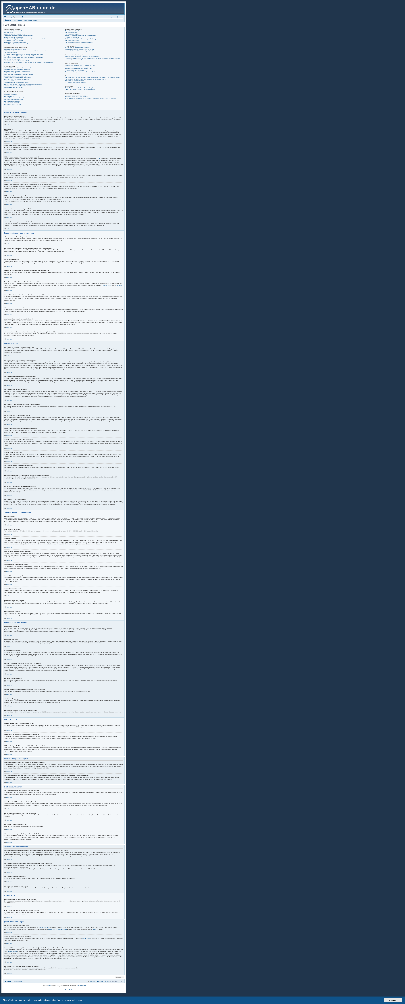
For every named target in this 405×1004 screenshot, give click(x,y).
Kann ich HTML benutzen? (11, 94)
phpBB (49, 985)
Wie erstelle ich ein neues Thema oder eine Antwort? (17, 68)
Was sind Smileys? (9, 96)
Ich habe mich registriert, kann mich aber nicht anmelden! (18, 35)
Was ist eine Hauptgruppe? (72, 40)
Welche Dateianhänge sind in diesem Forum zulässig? (79, 87)
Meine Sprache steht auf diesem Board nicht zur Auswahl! (19, 56)
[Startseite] (31, 9)
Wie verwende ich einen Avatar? (12, 59)
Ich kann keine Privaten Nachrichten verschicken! (77, 47)
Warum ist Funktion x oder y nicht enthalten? (76, 96)
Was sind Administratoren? (72, 30)
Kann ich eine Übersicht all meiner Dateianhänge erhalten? (80, 89)
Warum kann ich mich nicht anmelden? (14, 37)
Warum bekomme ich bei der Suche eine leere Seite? (78, 68)
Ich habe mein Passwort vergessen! (13, 40)
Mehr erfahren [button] (77, 1000)
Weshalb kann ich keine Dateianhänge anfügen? (16, 79)
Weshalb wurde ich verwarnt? (11, 81)
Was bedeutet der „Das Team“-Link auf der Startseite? (79, 42)
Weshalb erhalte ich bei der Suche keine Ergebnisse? (78, 67)
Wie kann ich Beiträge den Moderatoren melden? (16, 82)
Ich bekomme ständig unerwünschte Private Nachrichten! (79, 49)
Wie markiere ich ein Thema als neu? (13, 87)
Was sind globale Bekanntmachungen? (14, 99)
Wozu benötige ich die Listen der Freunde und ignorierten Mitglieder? (82, 56)
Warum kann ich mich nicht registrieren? (14, 34)
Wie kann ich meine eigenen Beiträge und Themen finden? (79, 71)
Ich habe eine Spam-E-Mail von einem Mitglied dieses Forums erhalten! (83, 51)
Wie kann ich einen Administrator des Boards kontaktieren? (80, 100)
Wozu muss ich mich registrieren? (13, 30)
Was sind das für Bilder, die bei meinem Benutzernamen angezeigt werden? (23, 57)
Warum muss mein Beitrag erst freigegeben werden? (17, 85)
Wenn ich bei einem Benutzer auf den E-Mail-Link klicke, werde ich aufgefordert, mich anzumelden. (29, 62)
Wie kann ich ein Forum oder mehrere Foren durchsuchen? (80, 65)
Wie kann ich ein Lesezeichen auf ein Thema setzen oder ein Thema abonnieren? (86, 79)
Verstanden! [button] (393, 1000)
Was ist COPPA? (8, 32)
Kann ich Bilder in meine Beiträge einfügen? (15, 98)
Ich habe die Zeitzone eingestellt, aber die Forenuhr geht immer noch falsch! (23, 54)
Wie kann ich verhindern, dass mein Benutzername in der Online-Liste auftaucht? (25, 51)
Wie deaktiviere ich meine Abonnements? (75, 82)
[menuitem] (17, 17)
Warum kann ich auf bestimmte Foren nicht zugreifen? (18, 77)
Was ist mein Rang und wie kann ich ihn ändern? (16, 60)
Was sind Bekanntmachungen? (12, 101)
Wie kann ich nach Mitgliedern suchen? (75, 70)
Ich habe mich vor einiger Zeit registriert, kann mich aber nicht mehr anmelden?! (24, 39)
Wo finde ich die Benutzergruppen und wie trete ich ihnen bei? (80, 35)
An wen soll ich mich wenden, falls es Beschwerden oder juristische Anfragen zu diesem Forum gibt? (90, 98)
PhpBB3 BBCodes (81, 985)
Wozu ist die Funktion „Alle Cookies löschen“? (16, 43)
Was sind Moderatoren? (71, 32)
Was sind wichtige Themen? (11, 102)
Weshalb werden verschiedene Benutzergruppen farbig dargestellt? (82, 39)
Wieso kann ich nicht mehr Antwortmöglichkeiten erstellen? (19, 74)
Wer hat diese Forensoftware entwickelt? (75, 95)
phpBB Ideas (86, 938)
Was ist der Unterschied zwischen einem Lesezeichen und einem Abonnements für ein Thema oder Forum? (92, 77)
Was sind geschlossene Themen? (13, 104)
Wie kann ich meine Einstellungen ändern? (15, 49)
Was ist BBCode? (8, 93)
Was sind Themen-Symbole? (11, 106)
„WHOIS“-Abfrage (12, 951)
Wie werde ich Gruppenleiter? (72, 37)
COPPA (98, 158)
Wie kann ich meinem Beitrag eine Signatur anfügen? (17, 71)
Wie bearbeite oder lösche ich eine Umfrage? (15, 76)
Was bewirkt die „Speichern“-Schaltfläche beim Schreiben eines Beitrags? (23, 84)
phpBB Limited (107, 285)
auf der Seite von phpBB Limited (57, 929)
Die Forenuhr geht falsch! (10, 52)
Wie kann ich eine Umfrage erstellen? (13, 72)
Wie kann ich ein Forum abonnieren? (74, 80)
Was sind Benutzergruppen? (72, 34)
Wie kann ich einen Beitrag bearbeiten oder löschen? (17, 69)
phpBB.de (119, 285)
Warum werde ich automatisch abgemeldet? (15, 42)
